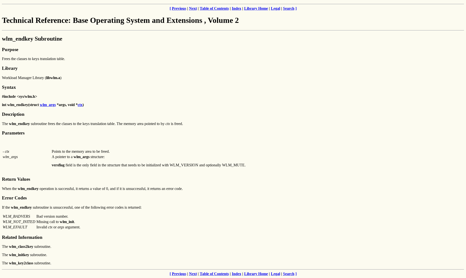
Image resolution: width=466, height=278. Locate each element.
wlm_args (48, 105)
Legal (275, 8)
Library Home (256, 8)
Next (193, 8)
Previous (179, 8)
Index (236, 8)
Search (288, 8)
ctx (80, 105)
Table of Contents (214, 8)
